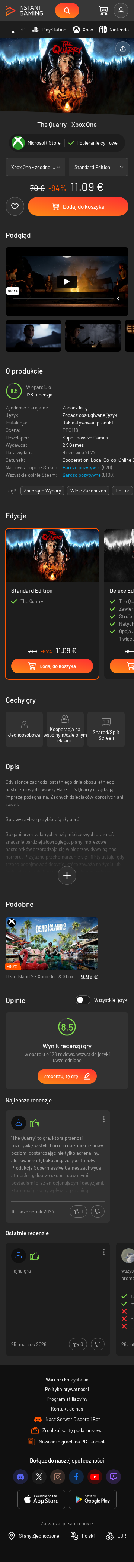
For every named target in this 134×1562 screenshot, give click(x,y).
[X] (39, 1476)
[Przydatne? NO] (98, 1211)
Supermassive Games (85, 438)
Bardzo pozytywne (82, 467)
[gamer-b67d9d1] (18, 1123)
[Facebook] (76, 1476)
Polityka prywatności (67, 1389)
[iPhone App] (41, 1499)
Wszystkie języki (111, 1000)
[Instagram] (57, 1476)
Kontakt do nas (67, 1409)
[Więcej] (58, 1165)
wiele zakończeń (88, 491)
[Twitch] (113, 1476)
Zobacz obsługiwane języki (90, 415)
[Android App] (93, 1499)
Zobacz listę (75, 408)
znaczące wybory (42, 491)
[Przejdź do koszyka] (103, 10)
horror (122, 491)
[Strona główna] (24, 11)
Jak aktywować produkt (88, 423)
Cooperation (76, 460)
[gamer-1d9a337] (18, 1255)
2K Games (73, 445)
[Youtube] (94, 1476)
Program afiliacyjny (67, 1399)
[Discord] (20, 1476)
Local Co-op (103, 460)
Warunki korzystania (67, 1380)
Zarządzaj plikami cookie (67, 1523)
